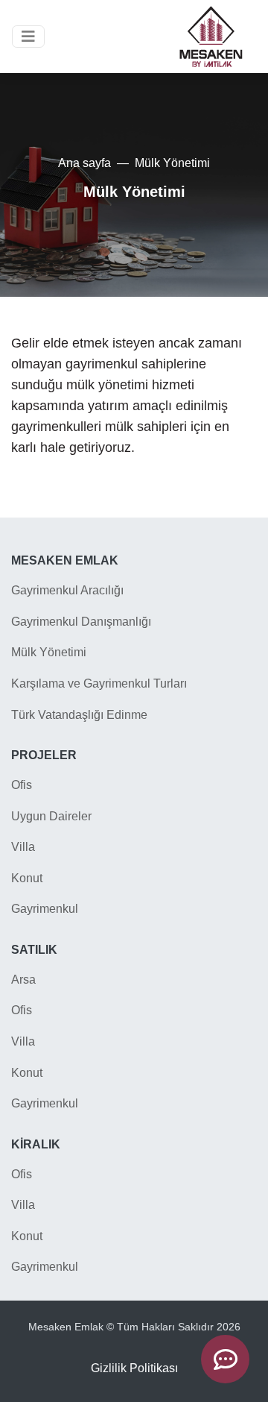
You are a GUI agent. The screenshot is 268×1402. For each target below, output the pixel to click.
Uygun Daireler (51, 816)
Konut (26, 878)
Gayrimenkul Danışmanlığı (81, 621)
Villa (23, 846)
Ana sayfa (84, 163)
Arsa (23, 979)
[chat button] (225, 1359)
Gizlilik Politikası (134, 1368)
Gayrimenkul (44, 908)
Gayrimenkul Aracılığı (67, 590)
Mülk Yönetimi (48, 652)
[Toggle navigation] (28, 36)
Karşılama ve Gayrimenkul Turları (99, 683)
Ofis (21, 785)
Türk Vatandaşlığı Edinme (79, 714)
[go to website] (210, 36)
